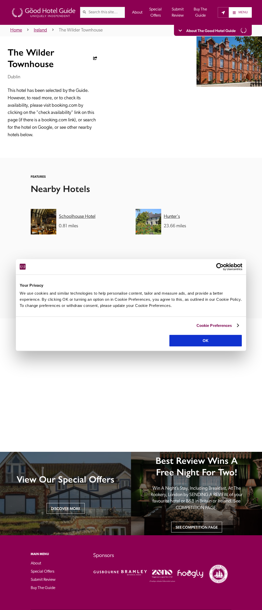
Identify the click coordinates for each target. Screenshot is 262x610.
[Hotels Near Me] (223, 12)
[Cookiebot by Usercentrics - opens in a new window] (220, 267)
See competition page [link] (197, 527)
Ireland (40, 30)
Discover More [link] (65, 508)
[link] (84, 12)
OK (206, 340)
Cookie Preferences (214, 325)
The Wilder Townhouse (81, 30)
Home (16, 30)
